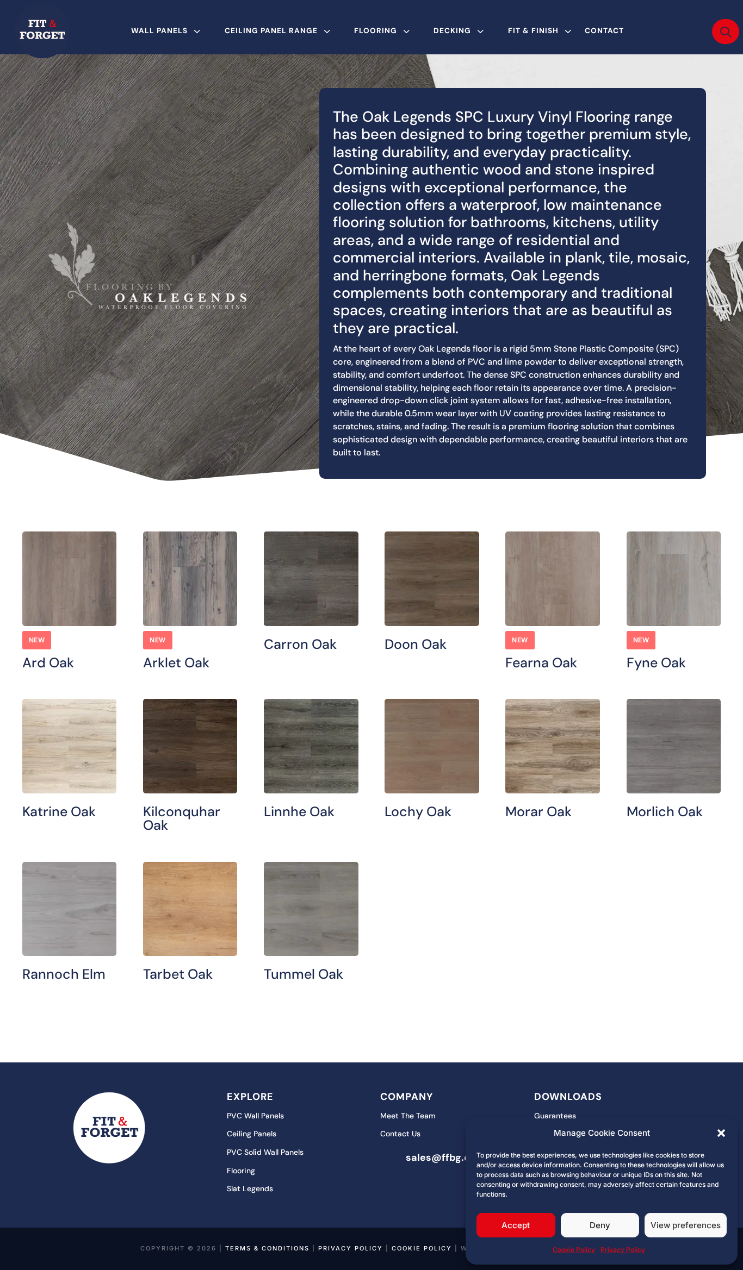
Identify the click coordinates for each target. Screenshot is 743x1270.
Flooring (241, 1170)
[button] (721, 1133)
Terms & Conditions (267, 1248)
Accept (515, 1225)
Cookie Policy (574, 1250)
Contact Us (400, 1133)
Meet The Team (408, 1116)
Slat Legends (250, 1188)
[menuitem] (167, 30)
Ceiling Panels (251, 1133)
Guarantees (555, 1116)
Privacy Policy (622, 1250)
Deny (600, 1225)
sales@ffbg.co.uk (448, 1157)
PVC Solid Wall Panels (265, 1152)
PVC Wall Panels (255, 1116)
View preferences (686, 1225)
